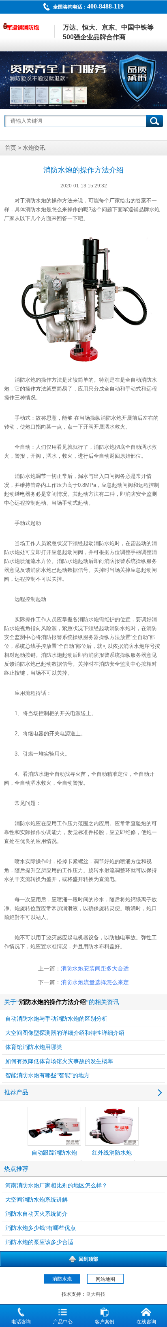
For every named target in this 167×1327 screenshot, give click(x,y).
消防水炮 (35, 200)
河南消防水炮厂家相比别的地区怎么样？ (56, 1186)
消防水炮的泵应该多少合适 (39, 1242)
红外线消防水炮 (112, 1153)
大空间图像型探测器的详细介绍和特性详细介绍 (64, 1033)
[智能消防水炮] (83, 80)
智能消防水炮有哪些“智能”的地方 (47, 1075)
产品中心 (63, 1322)
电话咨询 (21, 1322)
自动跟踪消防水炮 (54, 1153)
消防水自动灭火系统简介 (36, 1214)
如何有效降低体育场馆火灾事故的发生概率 (59, 1061)
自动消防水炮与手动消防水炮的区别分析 (56, 1019)
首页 (10, 148)
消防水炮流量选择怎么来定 (95, 982)
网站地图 (105, 1279)
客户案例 (104, 1322)
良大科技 (95, 1294)
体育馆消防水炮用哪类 (33, 1047)
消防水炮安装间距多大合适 (95, 969)
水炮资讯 (34, 148)
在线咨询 (146, 1322)
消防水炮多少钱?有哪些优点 (40, 1228)
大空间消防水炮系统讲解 (36, 1200)
